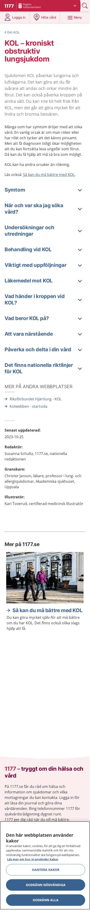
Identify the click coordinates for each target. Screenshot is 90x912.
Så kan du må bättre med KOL (49, 174)
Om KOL (13, 32)
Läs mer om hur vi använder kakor (32, 859)
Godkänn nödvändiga (46, 885)
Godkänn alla (45, 900)
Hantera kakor (45, 869)
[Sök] (85, 5)
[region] (45, 865)
